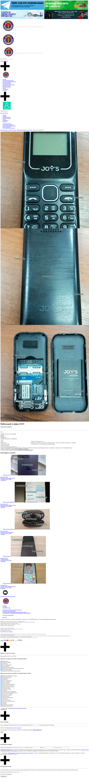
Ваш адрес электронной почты (6, 747)
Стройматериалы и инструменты (9, 691)
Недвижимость (5, 661)
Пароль (24, 725)
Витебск (3, 631)
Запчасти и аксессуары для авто (8, 684)
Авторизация (8, 774)
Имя (41, 747)
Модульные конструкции (7, 706)
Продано (2, 436)
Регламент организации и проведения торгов (12, 609)
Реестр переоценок (7, 82)
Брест (1, 631)
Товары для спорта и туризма (8, 686)
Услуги (4, 88)
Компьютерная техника (7, 677)
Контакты (5, 90)
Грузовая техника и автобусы (8, 667)
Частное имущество (7, 83)
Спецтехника (4, 663)
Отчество (56, 747)
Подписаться (3, 709)
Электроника (4, 679)
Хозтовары (4, 703)
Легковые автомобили (6, 662)
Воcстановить (3, 776)
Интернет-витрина (7, 86)
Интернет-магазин (7, 85)
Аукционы (5, 606)
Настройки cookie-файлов (8, 615)
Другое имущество (6, 666)
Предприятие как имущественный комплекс (11, 670)
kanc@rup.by (21, 622)
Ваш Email (2, 656)
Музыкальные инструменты (8, 704)
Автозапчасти (5, 698)
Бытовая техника (5, 678)
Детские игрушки (5, 696)
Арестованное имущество (8, 80)
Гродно (9, 631)
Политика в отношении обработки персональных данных (15, 612)
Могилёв (11, 631)
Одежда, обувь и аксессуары (8, 685)
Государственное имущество (9, 84)
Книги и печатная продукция (8, 701)
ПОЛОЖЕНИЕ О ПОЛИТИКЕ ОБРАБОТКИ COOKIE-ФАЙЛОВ (16, 613)
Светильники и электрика (7, 693)
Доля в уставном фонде (7, 669)
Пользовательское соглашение (9, 611)
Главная (4, 79)
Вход (7, 61)
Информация (5, 89)
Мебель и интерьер (6, 681)
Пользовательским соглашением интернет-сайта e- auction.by (20, 753)
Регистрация (3, 61)
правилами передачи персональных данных (17, 708)
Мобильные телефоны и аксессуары (9, 675)
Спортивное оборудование (7, 697)
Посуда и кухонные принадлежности (9, 692)
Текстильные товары (6, 699)
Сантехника (4, 690)
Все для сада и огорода (6, 695)
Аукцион (5, 116)
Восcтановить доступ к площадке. (14, 727)
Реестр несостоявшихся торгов (9, 81)
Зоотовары (4, 702)
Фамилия (27, 747)
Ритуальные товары (6, 687)
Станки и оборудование (7, 664)
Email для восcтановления (5, 772)
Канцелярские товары (6, 689)
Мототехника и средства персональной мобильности (13, 668)
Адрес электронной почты (5, 725)
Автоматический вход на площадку (46, 725)
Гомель (6, 631)
